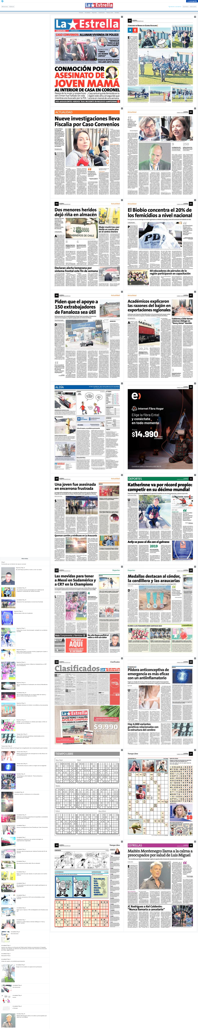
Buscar (12, 6)
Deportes (94, 12)
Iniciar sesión (193, 6)
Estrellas (117, 12)
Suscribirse (185, 6)
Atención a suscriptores (175, 6)
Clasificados (101, 12)
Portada (81, 12)
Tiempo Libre (109, 12)
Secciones (5, 6)
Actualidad (87, 12)
